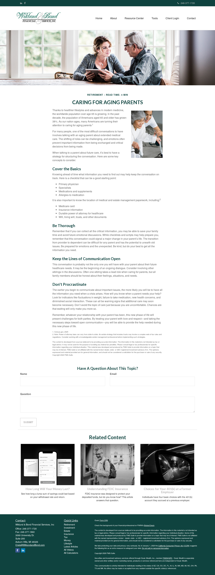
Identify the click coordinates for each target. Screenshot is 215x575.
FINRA (165, 558)
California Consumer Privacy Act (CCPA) (174, 545)
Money (67, 540)
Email (113, 374)
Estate (67, 530)
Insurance (69, 534)
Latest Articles (71, 546)
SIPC (170, 558)
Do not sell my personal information (155, 548)
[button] (113, 18)
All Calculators (71, 552)
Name (23, 374)
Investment (69, 527)
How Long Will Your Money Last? (48, 489)
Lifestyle (68, 543)
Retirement (69, 524)
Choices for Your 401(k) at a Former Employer (167, 490)
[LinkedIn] (21, 3)
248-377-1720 (188, 3)
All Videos (69, 549)
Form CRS (104, 520)
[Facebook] (24, 3)
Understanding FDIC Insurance (107, 489)
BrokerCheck (149, 525)
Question (25, 394)
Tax (66, 537)
